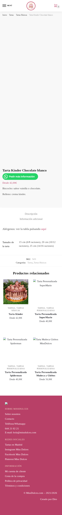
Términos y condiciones (17, 485)
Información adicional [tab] (31, 219)
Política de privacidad (16, 481)
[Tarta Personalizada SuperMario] (45, 291)
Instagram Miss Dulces (16, 449)
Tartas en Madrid (13, 444)
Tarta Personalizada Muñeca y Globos (46, 374)
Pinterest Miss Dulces (16, 459)
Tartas (11, 15)
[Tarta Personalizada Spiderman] (15, 349)
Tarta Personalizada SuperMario (46, 316)
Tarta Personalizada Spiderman (16, 374)
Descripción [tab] (31, 213)
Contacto (9, 419)
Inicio (4, 15)
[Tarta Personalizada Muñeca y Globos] (45, 349)
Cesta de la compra (15, 476)
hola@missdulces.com (24, 432)
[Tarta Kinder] (15, 291)
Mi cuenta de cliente (15, 471)
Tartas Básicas (21, 15)
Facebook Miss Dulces (16, 454)
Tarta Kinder (16, 314)
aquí (43, 229)
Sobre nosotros (12, 414)
